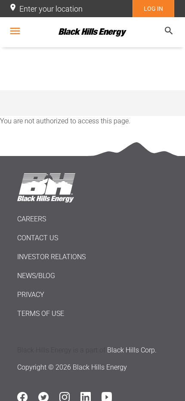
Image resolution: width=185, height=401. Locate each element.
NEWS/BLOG (36, 276)
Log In (153, 8)
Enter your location (51, 8)
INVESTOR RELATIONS (51, 257)
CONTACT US (37, 238)
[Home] (92, 32)
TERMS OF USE (40, 313)
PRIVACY (30, 295)
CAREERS (31, 219)
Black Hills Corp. (132, 350)
